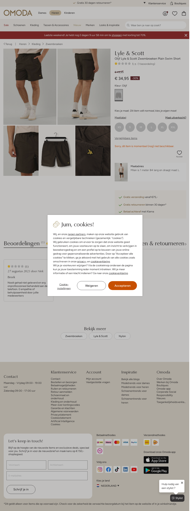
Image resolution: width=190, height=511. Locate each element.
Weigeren (90, 285)
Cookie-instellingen (63, 286)
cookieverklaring (99, 261)
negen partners (76, 234)
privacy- (81, 261)
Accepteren (121, 285)
